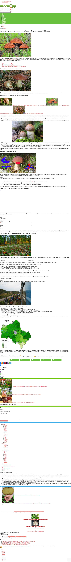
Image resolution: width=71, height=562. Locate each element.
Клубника (6, 447)
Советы (3, 20)
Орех (5, 459)
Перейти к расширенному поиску (6, 10)
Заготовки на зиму (5, 469)
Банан (5, 453)
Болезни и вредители (6, 468)
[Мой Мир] (3, 363)
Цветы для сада (7, 465)
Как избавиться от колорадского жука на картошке (35, 531)
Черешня (5, 462)
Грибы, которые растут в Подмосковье (9, 63)
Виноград (6, 445)
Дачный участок (5, 467)
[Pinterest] (5, 363)
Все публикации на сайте (6, 1)
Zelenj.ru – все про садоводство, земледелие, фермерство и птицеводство (16, 546)
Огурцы (5, 425)
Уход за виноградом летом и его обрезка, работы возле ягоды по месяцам (35, 519)
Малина (5, 448)
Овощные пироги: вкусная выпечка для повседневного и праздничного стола (16, 543)
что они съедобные (30, 181)
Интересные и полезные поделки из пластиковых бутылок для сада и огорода (26, 394)
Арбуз (5, 444)
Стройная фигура (15, 359)
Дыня (5, 446)
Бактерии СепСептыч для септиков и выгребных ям (17, 536)
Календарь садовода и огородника (6, 8)
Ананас (5, 452)
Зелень (5, 442)
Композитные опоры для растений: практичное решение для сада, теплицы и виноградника (18, 541)
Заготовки (4, 18)
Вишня (5, 454)
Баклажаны (6, 433)
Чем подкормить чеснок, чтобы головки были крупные (35, 526)
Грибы (5, 28)
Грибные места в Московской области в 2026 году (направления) (14, 66)
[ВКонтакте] (0, 363)
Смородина (6, 449)
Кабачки (5, 434)
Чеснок (5, 430)
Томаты (5, 426)
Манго (5, 458)
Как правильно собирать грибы (7, 64)
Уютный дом (46, 359)
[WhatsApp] (9, 363)
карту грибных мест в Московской (11, 59)
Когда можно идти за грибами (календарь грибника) (11, 65)
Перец (5, 427)
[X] (6, 363)
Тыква (5, 438)
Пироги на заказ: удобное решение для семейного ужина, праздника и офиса (16, 542)
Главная (3, 13)
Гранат (5, 455)
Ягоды (3, 15)
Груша (5, 456)
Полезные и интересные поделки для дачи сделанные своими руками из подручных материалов (29, 386)
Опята (1, 222)
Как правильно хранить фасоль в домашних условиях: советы (23, 402)
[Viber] (8, 363)
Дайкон (5, 440)
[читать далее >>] (35, 518)
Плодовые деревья (5, 450)
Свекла (5, 432)
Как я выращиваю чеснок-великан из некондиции (35, 528)
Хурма (5, 461)
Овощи (3, 14)
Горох (5, 436)
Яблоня (5, 463)
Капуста (5, 435)
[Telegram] (10, 363)
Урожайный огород (25, 359)
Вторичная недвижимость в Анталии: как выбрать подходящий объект (15, 544)
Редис (5, 431)
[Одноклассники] (2, 363)
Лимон (5, 457)
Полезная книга (57, 359)
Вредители (4, 21)
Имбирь (5, 441)
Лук (4, 429)
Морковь (5, 428)
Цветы (3, 17)
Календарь (4, 22)
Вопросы (3, 23)
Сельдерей (6, 439)
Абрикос (5, 451)
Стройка (3, 19)
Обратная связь (5, 2)
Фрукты (3, 16)
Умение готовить (36, 359)
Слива (5, 460)
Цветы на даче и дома (6, 464)
